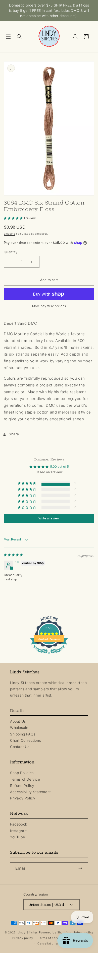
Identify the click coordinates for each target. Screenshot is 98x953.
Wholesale (19, 727)
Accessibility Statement (30, 792)
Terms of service (50, 938)
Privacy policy (22, 938)
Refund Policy (22, 785)
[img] (13, 555)
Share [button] (14, 434)
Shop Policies (22, 773)
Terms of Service (25, 779)
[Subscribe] (82, 868)
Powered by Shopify (54, 932)
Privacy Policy (22, 798)
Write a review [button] (49, 518)
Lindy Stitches (28, 932)
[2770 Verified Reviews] (49, 654)
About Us (18, 721)
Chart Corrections (25, 740)
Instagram (18, 831)
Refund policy (83, 932)
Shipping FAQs (22, 734)
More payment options (49, 306)
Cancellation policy (51, 943)
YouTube (17, 837)
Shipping (9, 233)
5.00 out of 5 (59, 466)
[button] (10, 36)
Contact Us (19, 746)
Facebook (18, 824)
